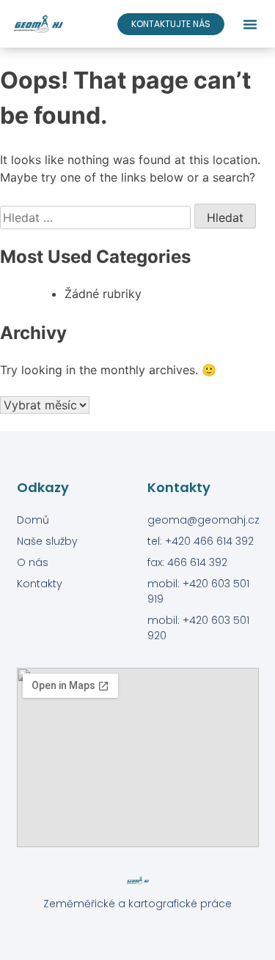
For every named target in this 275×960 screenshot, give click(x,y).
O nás (32, 562)
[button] (250, 24)
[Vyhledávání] (97, 217)
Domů (33, 520)
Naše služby (47, 541)
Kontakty (39, 583)
